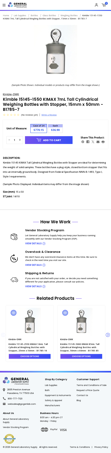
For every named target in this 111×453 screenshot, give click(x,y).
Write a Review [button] (49, 114)
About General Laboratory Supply (16, 421)
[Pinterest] (82, 142)
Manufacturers (52, 405)
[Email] (98, 142)
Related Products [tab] (55, 298)
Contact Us (82, 395)
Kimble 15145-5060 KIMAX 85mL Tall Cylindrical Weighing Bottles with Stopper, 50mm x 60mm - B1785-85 (79, 347)
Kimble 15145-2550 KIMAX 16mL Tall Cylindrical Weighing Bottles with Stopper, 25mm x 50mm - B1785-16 (28, 347)
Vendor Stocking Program (16, 427)
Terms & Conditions (80, 447)
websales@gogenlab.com (22, 403)
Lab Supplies (51, 385)
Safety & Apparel (53, 400)
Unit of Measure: (17, 128)
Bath (47, 390)
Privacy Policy (101, 447)
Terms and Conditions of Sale (92, 385)
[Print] (103, 142)
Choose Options (29, 356)
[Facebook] (87, 142)
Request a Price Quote (88, 390)
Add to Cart (51, 140)
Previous (3, 335)
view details (33, 243)
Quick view (13, 313)
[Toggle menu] (4, 5)
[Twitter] (92, 142)
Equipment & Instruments (58, 395)
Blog (79, 400)
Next (108, 335)
